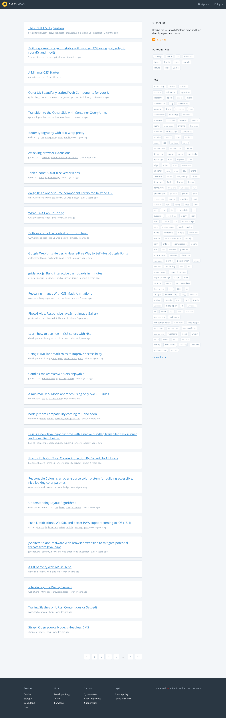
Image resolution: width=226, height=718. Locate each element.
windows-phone (160, 350)
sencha (168, 283)
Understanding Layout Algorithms (52, 503)
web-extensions (59, 157)
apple (44, 527)
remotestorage (159, 272)
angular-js (157, 92)
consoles (157, 137)
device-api (158, 159)
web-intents (158, 328)
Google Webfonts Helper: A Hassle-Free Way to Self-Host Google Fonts (78, 253)
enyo (176, 171)
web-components (50, 97)
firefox (50, 462)
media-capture (168, 227)
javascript (97, 32)
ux (155, 311)
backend (59, 418)
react (189, 266)
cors (178, 137)
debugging (158, 154)
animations (82, 32)
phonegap (158, 261)
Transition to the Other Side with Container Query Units (67, 112)
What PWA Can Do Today (46, 213)
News (27, 707)
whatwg (183, 345)
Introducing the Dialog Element (50, 587)
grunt (195, 199)
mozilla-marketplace (173, 238)
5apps (13, 4)
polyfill (169, 261)
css (50, 32)
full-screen (184, 188)
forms (191, 182)
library (88, 97)
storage (157, 294)
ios (38, 527)
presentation (183, 261)
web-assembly (159, 317)
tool (69, 257)
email (175, 165)
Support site (90, 702)
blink (168, 109)
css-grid (54, 57)
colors (60, 338)
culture (157, 67)
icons (41, 177)
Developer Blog (62, 694)
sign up (205, 4)
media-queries (185, 227)
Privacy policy (121, 694)
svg (184, 294)
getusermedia (159, 199)
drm (190, 159)
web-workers (48, 378)
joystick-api (171, 216)
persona (173, 255)
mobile (69, 527)
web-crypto (179, 323)
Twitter (57, 698)
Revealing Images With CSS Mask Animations (60, 293)
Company (59, 702)
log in (220, 4)
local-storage (188, 221)
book (190, 109)
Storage (28, 698)
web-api (189, 311)
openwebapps (179, 244)
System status (91, 694)
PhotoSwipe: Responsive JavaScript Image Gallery (63, 313)
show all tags (159, 357)
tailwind (46, 197)
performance (159, 255)
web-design (54, 177)
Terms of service (123, 698)
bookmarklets (159, 115)
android (183, 86)
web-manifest (173, 328)
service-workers (183, 283)
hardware (157, 205)
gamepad (174, 193)
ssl (187, 289)
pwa (54, 217)
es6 (184, 171)
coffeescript (171, 131)
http (51, 611)
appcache (158, 97)
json (193, 216)
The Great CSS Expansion (46, 28)
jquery (184, 216)
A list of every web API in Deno (49, 567)
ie (172, 210)
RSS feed (161, 39)
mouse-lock (193, 233)
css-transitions (175, 148)
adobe (172, 86)
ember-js (158, 171)
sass (186, 277)
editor (165, 165)
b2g (171, 103)
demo (170, 154)
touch (196, 300)
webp (175, 339)
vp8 (171, 311)
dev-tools (192, 154)
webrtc (157, 344)
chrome (181, 126)
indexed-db (182, 210)
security (46, 157)
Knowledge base (92, 698)
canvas (195, 120)
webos (165, 339)
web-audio (174, 317)
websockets (170, 344)
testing (157, 300)
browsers (70, 32)
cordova (168, 137)
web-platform (54, 571)
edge (156, 165)
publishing (170, 266)
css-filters (174, 143)
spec (55, 32)
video (163, 311)
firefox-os (158, 182)
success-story (171, 294)
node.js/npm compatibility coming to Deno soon (62, 414)
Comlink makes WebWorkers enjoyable (56, 374)
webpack (185, 339)
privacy (77, 462)
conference (187, 131)
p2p (163, 249)
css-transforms (159, 148)
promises (157, 266)
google (62, 257)
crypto (156, 143)
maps (156, 227)
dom (170, 159)
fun (194, 188)
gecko (195, 193)
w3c (180, 311)
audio (189, 97)
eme (168, 171)
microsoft (168, 232)
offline (166, 244)
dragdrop (180, 159)
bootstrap (173, 114)
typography (51, 137)
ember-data (186, 165)
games (176, 67)
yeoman (174, 350)
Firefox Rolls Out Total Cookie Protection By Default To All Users (73, 458)
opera (194, 244)
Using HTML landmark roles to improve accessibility (65, 354)
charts (156, 126)
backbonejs (183, 103)
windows (195, 344)
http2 (196, 205)
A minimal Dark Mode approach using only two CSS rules (68, 394)
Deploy (27, 694)
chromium (158, 131)
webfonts (53, 257)
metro (156, 232)
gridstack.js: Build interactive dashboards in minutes (65, 273)
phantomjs (185, 255)
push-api (78, 527)
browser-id (187, 115)
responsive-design (178, 272)
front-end (172, 188)
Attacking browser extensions (49, 153)
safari (62, 527)
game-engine (159, 193)
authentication (159, 103)
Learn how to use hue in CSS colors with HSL (59, 334)
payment (184, 249)
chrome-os (194, 126)
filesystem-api (182, 176)
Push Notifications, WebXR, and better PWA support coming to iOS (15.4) (79, 523)
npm (66, 418)
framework (159, 187)
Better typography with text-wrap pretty (56, 133)
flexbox (179, 182)
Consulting (29, 702)
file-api (169, 176)
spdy (170, 289)
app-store (185, 92)
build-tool (171, 120)
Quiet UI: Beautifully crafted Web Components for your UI (69, 92)
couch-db (188, 137)
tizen (178, 300)
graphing (184, 199)
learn (62, 32)
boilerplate (179, 109)
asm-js (179, 98)
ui (90, 32)
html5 (167, 62)
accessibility (70, 358)
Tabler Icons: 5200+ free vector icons (54, 173)
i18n (155, 210)
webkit (67, 137)
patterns (172, 249)
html (81, 97)
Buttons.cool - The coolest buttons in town (58, 233)
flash (169, 182)
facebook (158, 176)
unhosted (192, 306)
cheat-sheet (168, 126)
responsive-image (162, 277)
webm (156, 339)
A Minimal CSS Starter (43, 72)
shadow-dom (159, 289)
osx (155, 249)
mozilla (157, 238)
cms (49, 631)
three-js (168, 300)
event (193, 171)
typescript (65, 277)
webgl (184, 334)
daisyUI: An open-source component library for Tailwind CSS (70, 193)
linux (176, 221)
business (183, 120)
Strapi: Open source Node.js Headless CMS (58, 627)
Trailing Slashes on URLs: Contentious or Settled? (62, 607)
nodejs (50, 418)
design (180, 154)
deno (43, 418)
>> (138, 656)
